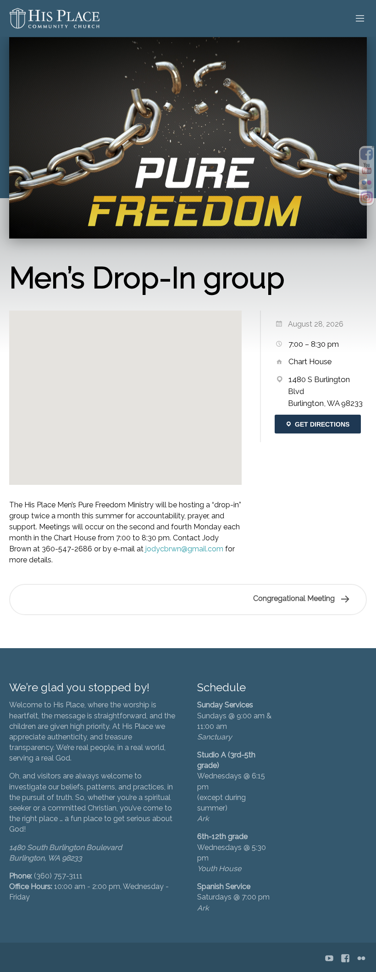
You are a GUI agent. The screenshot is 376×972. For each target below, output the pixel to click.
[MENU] (356, 19)
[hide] (373, 147)
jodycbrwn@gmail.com (184, 548)
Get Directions (321, 424)
